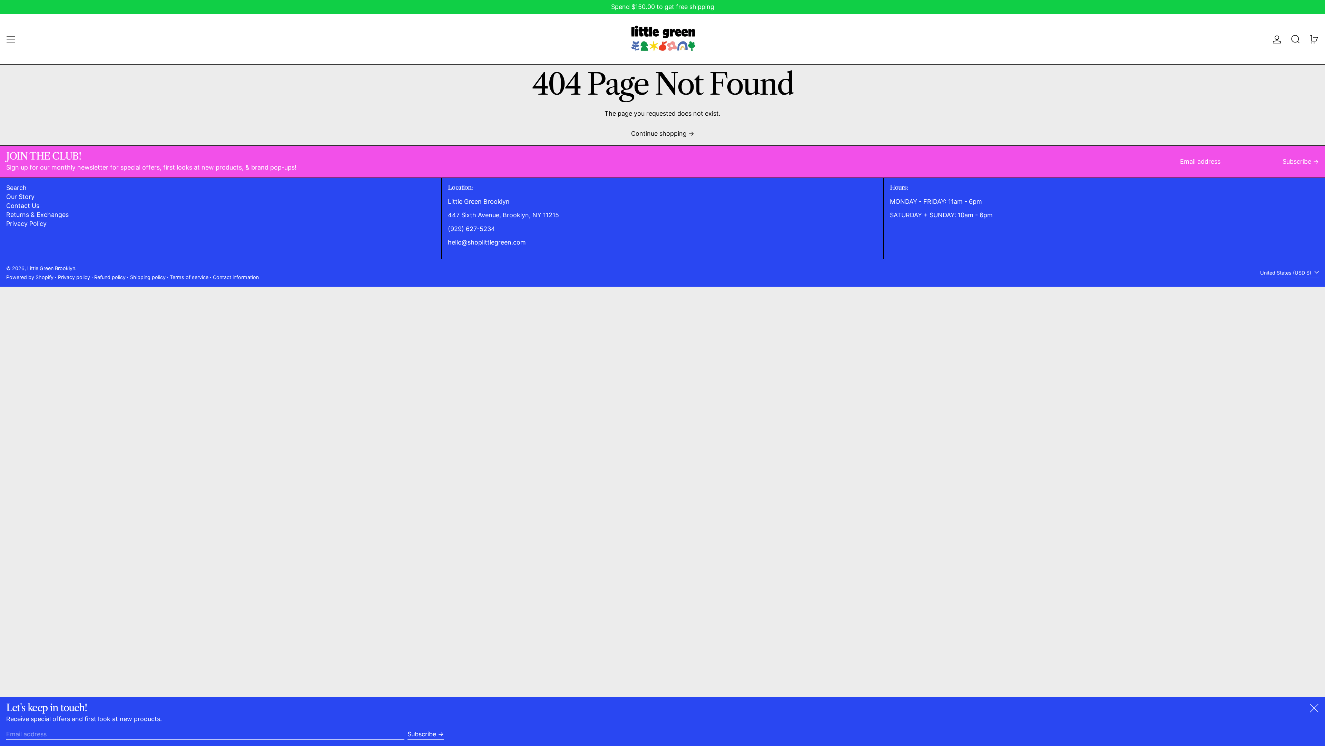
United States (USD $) (1286, 273)
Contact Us (22, 205)
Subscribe (1297, 161)
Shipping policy (148, 277)
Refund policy (110, 277)
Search (16, 187)
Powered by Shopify (29, 277)
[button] (1295, 39)
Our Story (20, 196)
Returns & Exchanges (37, 214)
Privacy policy (74, 277)
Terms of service (189, 277)
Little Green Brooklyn (51, 268)
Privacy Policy (26, 223)
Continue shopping (659, 133)
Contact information (236, 277)
